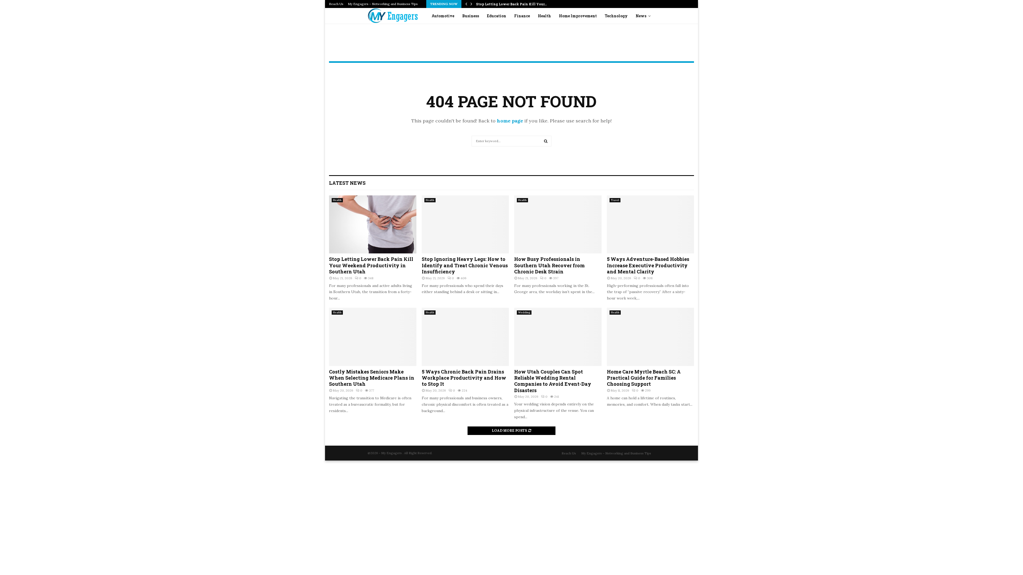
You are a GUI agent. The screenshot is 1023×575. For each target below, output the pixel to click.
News (641, 15)
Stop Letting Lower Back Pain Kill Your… (511, 4)
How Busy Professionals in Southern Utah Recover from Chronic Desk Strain (549, 265)
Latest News (347, 183)
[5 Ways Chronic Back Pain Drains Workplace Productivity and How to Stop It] (465, 337)
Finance (522, 15)
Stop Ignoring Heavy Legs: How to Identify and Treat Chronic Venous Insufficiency (465, 265)
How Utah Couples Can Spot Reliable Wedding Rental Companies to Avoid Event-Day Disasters (552, 380)
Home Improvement (578, 15)
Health (544, 15)
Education (496, 15)
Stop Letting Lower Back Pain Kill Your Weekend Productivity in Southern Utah (371, 265)
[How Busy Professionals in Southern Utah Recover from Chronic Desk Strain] (558, 224)
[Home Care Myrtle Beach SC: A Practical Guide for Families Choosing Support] (650, 337)
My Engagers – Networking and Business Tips (383, 4)
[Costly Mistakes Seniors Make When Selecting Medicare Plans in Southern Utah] (372, 337)
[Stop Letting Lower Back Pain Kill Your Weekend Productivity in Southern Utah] (372, 224)
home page (510, 121)
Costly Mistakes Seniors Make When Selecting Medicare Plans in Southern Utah (371, 377)
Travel (615, 200)
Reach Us (336, 4)
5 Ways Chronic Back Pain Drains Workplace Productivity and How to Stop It (464, 377)
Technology (616, 15)
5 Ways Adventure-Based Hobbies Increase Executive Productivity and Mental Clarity (648, 265)
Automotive (443, 15)
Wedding (524, 312)
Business (470, 15)
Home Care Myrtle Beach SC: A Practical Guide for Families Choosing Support (644, 377)
